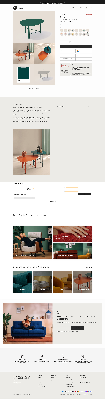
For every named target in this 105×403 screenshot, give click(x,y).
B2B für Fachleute (83, 377)
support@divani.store (17, 382)
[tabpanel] (52, 205)
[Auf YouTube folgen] (87, 383)
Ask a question (81, 193)
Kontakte (52, 377)
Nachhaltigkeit (41, 379)
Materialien (40, 381)
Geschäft (40, 384)
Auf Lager (49, 7)
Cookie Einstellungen (70, 386)
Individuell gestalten (56, 7)
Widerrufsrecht (69, 381)
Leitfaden (21, 8)
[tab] (24, 194)
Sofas (20, 7)
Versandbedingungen (70, 379)
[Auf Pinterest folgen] (84, 383)
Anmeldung (68, 377)
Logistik (39, 382)
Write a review (88, 193)
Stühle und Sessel (31, 7)
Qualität (39, 377)
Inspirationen (64, 7)
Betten (24, 7)
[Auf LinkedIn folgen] (91, 383)
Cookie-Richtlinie (69, 384)
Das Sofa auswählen (42, 386)
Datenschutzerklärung (70, 382)
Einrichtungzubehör (41, 7)
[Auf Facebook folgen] (80, 383)
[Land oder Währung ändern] (87, 7)
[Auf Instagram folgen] (82, 383)
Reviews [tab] (17, 194)
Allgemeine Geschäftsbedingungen (55, 381)
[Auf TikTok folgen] (89, 383)
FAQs (52, 379)
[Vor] (64, 2)
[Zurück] (40, 2)
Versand (80, 394)
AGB (77, 394)
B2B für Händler (82, 379)
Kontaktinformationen (88, 394)
